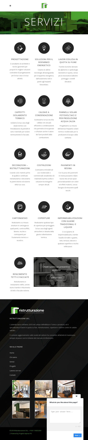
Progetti (13, 366)
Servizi (12, 362)
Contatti (13, 375)
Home (12, 353)
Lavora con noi (15, 371)
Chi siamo (13, 357)
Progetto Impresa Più (25, 434)
